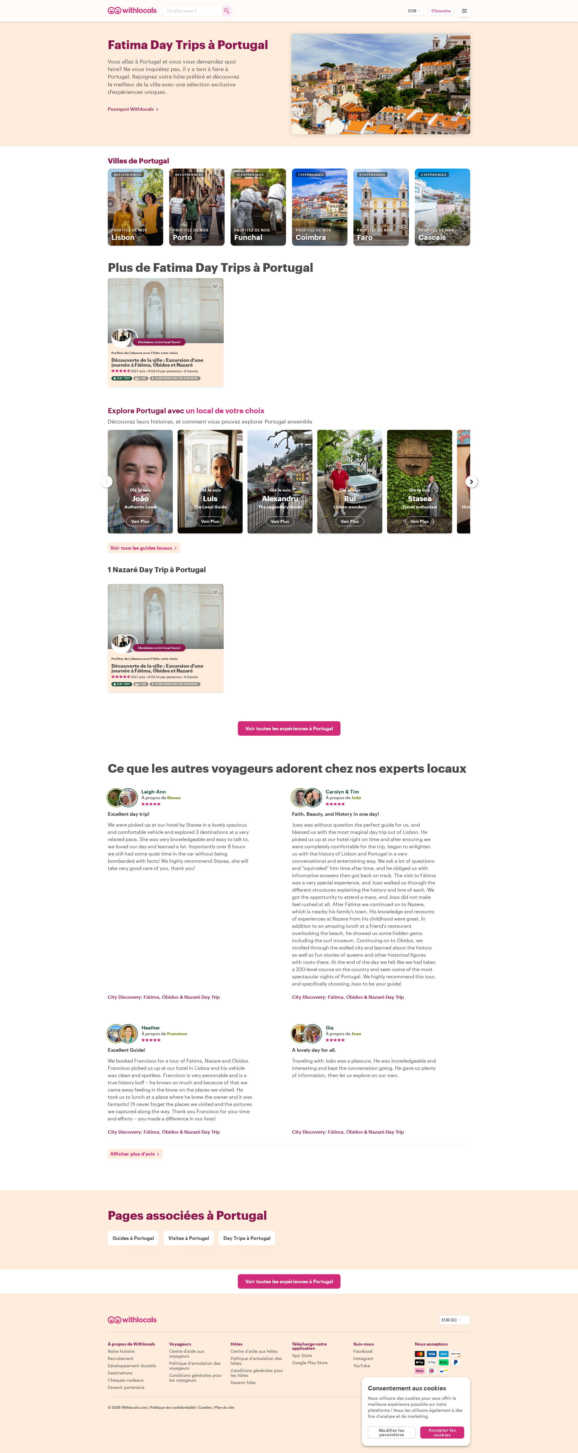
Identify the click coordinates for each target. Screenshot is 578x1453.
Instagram (363, 1358)
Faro (375, 234)
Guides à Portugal (133, 1238)
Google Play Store (310, 1362)
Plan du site (224, 1407)
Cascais (436, 234)
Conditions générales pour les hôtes (257, 1373)
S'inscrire (441, 10)
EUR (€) (449, 1319)
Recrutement (120, 1358)
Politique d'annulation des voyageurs (195, 1366)
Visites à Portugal (188, 1238)
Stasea (174, 797)
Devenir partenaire (126, 1387)
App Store (302, 1355)
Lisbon (129, 234)
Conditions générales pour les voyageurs (195, 1378)
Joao (356, 1033)
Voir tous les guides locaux (141, 548)
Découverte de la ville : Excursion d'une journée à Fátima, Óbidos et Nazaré (157, 362)
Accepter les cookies (442, 1432)
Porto (190, 234)
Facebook (363, 1351)
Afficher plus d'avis (132, 1154)
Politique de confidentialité (173, 1407)
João (356, 797)
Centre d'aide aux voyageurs (186, 1353)
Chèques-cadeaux (126, 1380)
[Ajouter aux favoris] (215, 286)
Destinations (120, 1372)
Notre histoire (121, 1351)
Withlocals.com (135, 1407)
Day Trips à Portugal (246, 1238)
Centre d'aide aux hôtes (254, 1351)
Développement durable (132, 1365)
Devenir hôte (243, 1382)
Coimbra (313, 234)
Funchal (252, 234)
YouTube (361, 1365)
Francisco (177, 1033)
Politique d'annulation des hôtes (256, 1361)
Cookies (205, 1407)
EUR (412, 10)
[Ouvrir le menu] (464, 11)
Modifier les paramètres (392, 1432)
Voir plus (140, 521)
